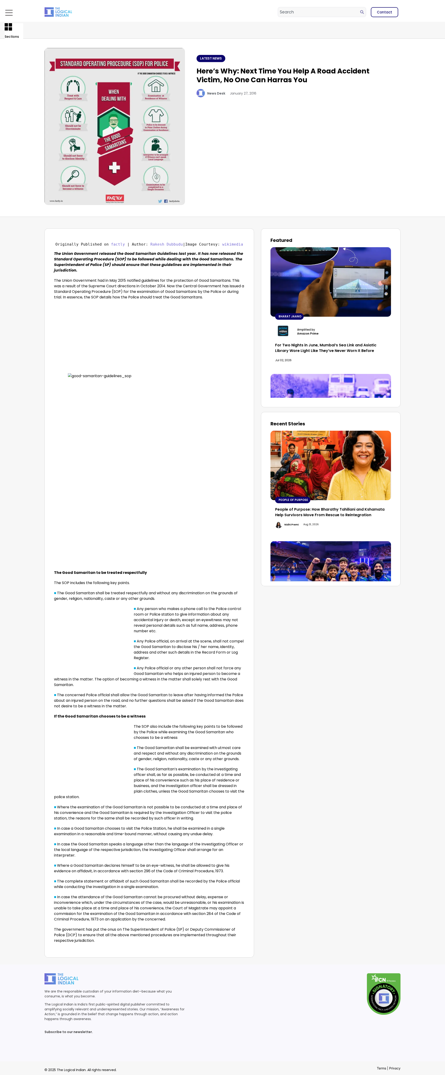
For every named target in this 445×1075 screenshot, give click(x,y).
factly (118, 244)
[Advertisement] (93, 339)
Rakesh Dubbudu (166, 244)
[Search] (363, 12)
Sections (12, 36)
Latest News (211, 58)
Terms (381, 1068)
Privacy (394, 1068)
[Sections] (8, 27)
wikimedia (232, 244)
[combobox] (319, 12)
